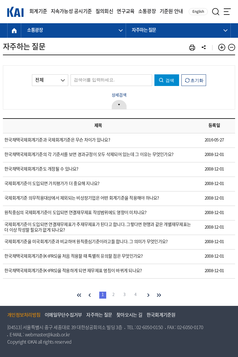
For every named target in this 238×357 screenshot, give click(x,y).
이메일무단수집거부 (63, 315)
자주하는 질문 (99, 315)
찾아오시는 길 (129, 315)
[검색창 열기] (215, 11)
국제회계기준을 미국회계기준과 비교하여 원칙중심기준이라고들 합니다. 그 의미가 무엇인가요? (85, 242)
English (198, 12)
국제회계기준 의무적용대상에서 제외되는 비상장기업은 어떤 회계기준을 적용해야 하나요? (81, 198)
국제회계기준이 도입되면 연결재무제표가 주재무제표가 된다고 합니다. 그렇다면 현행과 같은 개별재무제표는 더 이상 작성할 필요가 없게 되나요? (97, 228)
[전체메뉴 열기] (227, 11)
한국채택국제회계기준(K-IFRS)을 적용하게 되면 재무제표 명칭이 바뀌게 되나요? (73, 271)
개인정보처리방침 (23, 315)
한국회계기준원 (161, 315)
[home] (14, 30)
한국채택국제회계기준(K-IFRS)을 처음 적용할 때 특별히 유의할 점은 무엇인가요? (73, 256)
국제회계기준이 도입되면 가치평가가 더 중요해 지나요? (51, 184)
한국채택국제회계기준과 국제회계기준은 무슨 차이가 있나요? (57, 140)
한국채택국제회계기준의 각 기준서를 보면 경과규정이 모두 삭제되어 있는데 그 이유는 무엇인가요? (88, 155)
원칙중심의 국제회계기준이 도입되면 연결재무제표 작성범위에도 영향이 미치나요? (75, 213)
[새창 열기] (192, 48)
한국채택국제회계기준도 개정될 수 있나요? (41, 169)
